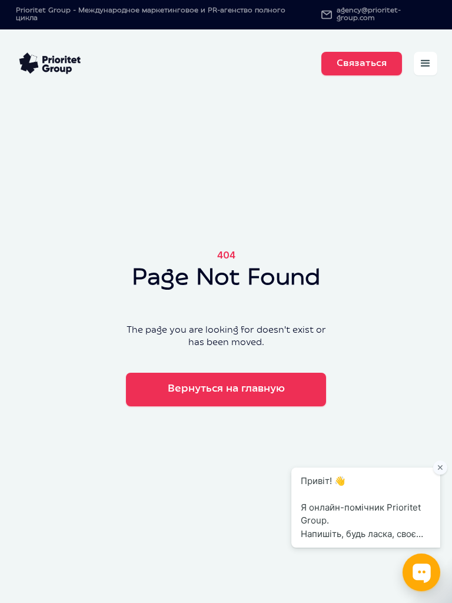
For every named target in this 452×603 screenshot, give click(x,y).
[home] (51, 63)
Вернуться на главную (226, 389)
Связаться (362, 63)
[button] (425, 63)
